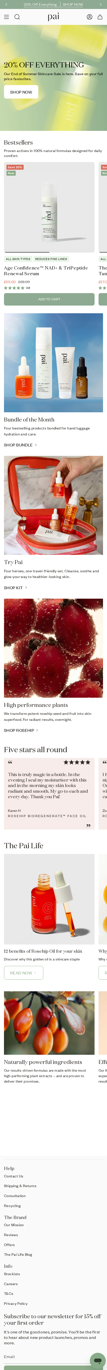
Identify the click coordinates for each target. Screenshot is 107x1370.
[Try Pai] (53, 505)
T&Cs (8, 1293)
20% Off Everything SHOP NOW (53, 4)
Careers (11, 1283)
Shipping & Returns (20, 1185)
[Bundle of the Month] (53, 362)
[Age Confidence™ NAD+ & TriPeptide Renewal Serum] (49, 207)
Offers (9, 1244)
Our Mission (14, 1224)
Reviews (11, 1234)
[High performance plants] (53, 648)
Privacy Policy (15, 1303)
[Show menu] (6, 17)
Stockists (12, 1273)
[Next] (101, 4)
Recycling (12, 1205)
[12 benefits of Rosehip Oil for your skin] (49, 899)
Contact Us (13, 1175)
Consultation (15, 1195)
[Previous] (6, 4)
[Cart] (100, 17)
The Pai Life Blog (18, 1254)
